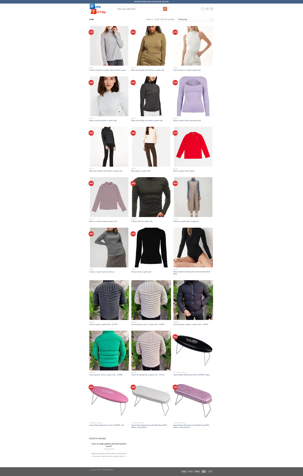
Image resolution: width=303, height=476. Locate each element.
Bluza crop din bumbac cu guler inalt (103, 120)
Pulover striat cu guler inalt (141, 272)
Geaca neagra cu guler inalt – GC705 (103, 324)
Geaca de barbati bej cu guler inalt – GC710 (147, 375)
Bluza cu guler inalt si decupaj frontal (187, 120)
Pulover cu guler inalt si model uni (186, 221)
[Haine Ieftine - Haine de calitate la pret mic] (101, 9)
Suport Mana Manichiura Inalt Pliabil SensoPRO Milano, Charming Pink (191, 426)
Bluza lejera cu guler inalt (140, 171)
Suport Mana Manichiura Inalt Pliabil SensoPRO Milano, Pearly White (149, 426)
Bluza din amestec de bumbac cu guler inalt (147, 70)
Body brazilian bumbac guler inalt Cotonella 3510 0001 (191, 273)
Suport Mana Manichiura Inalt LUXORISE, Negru (191, 375)
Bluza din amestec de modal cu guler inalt (147, 120)
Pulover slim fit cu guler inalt (141, 221)
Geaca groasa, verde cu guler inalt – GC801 (106, 375)
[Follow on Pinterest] (211, 9)
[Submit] (165, 9)
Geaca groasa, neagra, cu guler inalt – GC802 (190, 324)
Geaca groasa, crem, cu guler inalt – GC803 (148, 324)
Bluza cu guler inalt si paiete (183, 171)
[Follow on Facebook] (203, 9)
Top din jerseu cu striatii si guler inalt (187, 70)
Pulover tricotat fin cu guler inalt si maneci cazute (107, 70)
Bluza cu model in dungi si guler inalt (103, 221)
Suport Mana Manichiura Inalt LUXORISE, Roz (106, 425)
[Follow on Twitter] (207, 9)
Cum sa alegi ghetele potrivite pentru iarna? (108, 445)
